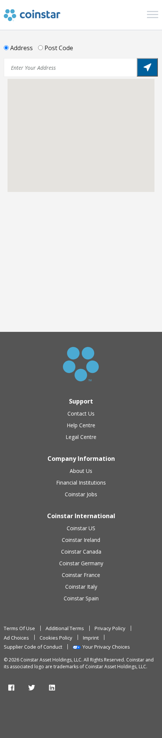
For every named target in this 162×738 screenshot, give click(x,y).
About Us (81, 470)
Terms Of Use (19, 628)
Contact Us (81, 413)
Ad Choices (16, 637)
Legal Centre (81, 436)
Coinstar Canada (81, 551)
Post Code (58, 48)
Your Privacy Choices (106, 646)
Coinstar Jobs (81, 494)
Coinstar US (81, 528)
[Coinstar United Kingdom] (32, 15)
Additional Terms (65, 628)
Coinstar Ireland (81, 539)
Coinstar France (81, 574)
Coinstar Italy (81, 586)
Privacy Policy (110, 628)
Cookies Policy (56, 637)
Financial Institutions (81, 482)
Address (21, 48)
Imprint (91, 637)
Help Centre (81, 425)
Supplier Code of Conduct (33, 646)
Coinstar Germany (81, 563)
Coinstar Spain (81, 598)
